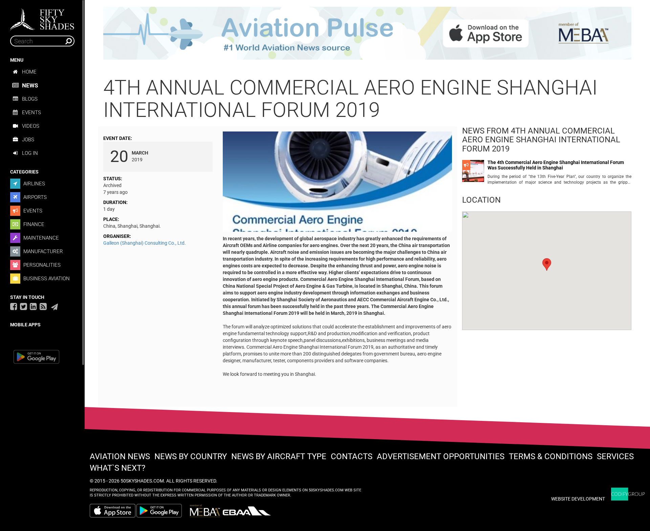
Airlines (33, 184)
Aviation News (120, 456)
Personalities (41, 265)
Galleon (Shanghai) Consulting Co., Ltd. (144, 243)
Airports (34, 197)
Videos (30, 126)
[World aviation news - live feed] (43, 306)
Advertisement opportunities (440, 456)
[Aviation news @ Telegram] (54, 307)
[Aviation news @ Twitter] (23, 306)
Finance (33, 224)
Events (31, 112)
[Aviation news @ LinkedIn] (33, 306)
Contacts (351, 456)
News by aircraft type (278, 456)
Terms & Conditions (550, 456)
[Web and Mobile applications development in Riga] (628, 494)
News (30, 85)
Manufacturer (42, 251)
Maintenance (40, 238)
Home (29, 72)
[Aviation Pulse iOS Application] (367, 33)
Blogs (30, 99)
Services (615, 456)
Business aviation (46, 278)
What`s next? (117, 468)
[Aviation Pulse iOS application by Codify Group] (112, 510)
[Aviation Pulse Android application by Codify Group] (162, 510)
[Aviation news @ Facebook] (13, 306)
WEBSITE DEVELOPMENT (578, 499)
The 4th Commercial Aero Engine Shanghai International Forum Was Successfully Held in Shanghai (556, 165)
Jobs (28, 140)
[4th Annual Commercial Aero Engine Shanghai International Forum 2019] (337, 183)
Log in (30, 153)
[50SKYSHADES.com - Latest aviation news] (42, 17)
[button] (546, 264)
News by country (190, 456)
